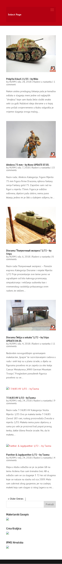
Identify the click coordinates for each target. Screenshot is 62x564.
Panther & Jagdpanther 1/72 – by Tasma (27, 454)
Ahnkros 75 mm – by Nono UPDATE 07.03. (27, 164)
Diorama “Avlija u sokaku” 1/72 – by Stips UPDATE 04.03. (27, 339)
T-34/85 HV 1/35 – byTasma (21, 397)
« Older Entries (15, 498)
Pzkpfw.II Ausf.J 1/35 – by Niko (22, 79)
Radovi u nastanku (42, 81)
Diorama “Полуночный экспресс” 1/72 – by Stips (28, 252)
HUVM (12, 81)
